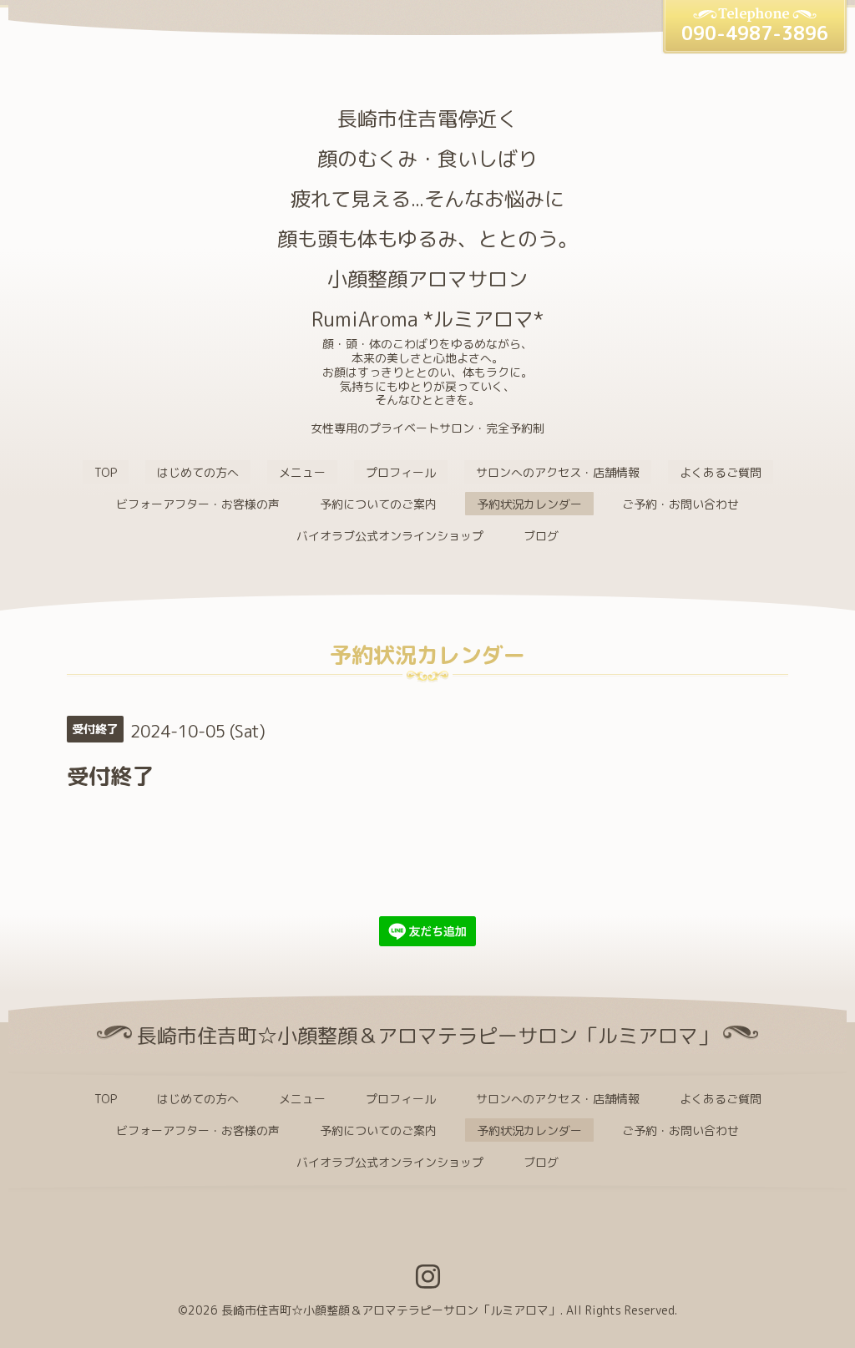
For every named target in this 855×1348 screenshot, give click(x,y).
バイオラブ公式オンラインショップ (389, 536)
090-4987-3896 (754, 33)
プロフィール (401, 472)
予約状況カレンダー (529, 504)
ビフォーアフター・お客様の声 (198, 504)
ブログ (541, 536)
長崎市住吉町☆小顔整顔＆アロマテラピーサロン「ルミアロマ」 (390, 1310)
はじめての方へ (198, 472)
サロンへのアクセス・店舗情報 (558, 472)
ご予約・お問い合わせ (680, 504)
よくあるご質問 (720, 472)
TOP (105, 472)
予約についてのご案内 (378, 504)
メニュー (302, 472)
